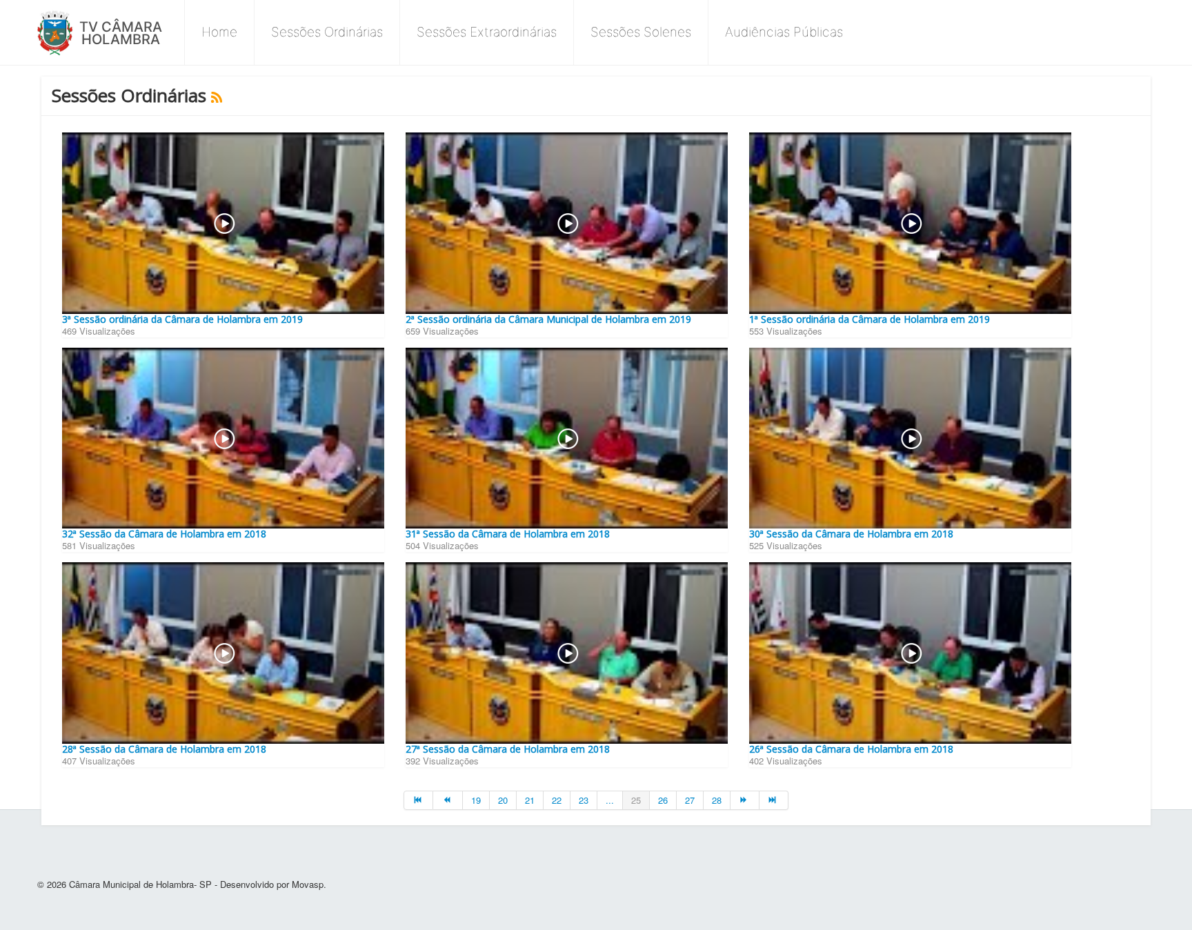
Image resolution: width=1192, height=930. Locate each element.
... (610, 800)
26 (663, 800)
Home (219, 32)
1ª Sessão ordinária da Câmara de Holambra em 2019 (869, 319)
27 (690, 800)
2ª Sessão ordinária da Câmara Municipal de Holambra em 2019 (548, 319)
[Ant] (447, 800)
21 (530, 800)
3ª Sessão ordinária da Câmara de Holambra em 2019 (182, 319)
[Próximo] (745, 800)
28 (717, 800)
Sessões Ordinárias (327, 32)
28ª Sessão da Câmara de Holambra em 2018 (164, 748)
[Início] (418, 800)
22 (557, 800)
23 (583, 800)
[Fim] (773, 800)
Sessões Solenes (640, 32)
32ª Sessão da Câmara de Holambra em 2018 (164, 533)
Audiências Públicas (784, 32)
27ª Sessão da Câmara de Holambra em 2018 (508, 748)
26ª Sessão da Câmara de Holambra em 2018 (851, 748)
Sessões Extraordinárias (487, 32)
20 (503, 800)
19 (476, 800)
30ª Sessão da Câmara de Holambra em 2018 (851, 533)
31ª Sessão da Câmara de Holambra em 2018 (508, 533)
